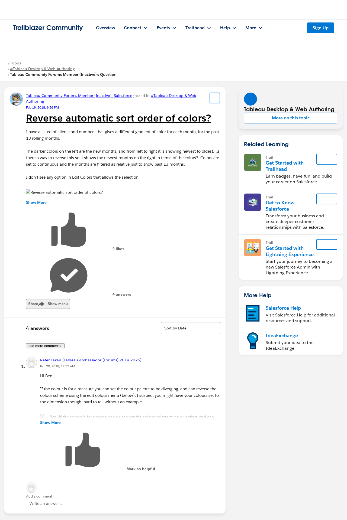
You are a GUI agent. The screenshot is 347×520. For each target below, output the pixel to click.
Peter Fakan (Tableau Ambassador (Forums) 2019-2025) (91, 360)
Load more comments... (45, 346)
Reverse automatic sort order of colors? (118, 118)
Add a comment (39, 496)
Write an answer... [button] (46, 503)
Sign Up (321, 28)
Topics (15, 63)
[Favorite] (215, 98)
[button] (290, 118)
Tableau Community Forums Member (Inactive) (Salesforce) (80, 95)
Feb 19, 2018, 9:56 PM (42, 107)
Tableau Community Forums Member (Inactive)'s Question (63, 74)
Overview (105, 28)
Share (48, 304)
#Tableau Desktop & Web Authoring (42, 68)
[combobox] (191, 328)
